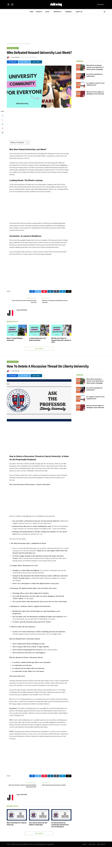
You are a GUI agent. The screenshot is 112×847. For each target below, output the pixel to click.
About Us (79, 11)
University (57, 11)
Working (68, 11)
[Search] (104, 12)
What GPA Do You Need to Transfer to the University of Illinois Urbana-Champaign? (95, 67)
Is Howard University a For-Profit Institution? (37, 339)
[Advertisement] (56, 28)
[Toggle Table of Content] (26, 142)
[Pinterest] (2, 128)
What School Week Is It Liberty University (16, 824)
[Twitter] (2, 120)
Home (31, 11)
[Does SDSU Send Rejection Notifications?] (80, 76)
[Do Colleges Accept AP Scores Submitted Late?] (80, 85)
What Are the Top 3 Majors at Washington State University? (95, 93)
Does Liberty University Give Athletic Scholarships (38, 824)
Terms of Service (101, 844)
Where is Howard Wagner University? (15, 339)
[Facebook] (2, 115)
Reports (39, 11)
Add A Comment (39, 348)
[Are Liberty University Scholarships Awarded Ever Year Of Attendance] (61, 814)
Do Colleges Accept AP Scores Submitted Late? (96, 84)
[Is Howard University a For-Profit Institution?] (39, 330)
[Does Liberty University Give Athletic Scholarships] (39, 814)
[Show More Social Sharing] (44, 61)
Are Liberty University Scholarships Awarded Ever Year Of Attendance (60, 825)
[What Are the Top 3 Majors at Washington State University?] (80, 94)
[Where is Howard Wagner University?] (17, 330)
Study (47, 11)
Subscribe (100, 4)
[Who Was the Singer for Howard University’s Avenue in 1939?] (61, 330)
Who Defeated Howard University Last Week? (54, 785)
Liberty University (13, 361)
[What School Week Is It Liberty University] (17, 814)
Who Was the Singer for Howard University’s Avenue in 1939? (61, 340)
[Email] (2, 132)
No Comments (25, 57)
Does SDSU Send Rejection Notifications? (94, 75)
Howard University (13, 48)
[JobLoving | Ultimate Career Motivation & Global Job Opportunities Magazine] (56, 4)
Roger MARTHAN (16, 57)
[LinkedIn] (2, 124)
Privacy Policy (92, 844)
